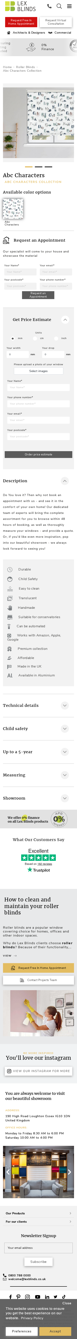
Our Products (15, 1213)
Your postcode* (14, 279)
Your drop (48, 348)
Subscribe (38, 1261)
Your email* (47, 265)
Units (38, 332)
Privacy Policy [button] (32, 1318)
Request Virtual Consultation (55, 22)
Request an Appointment (38, 295)
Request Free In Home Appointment (21, 22)
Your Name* (11, 265)
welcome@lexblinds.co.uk (27, 1279)
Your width (14, 348)
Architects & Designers (29, 33)
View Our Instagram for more (41, 1071)
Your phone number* (53, 279)
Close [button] (66, 1303)
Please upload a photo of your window (38, 364)
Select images (38, 371)
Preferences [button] (21, 1331)
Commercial (63, 33)
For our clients (16, 1222)
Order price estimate (38, 454)
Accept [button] (55, 1331)
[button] (69, 1172)
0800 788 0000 (19, 1275)
